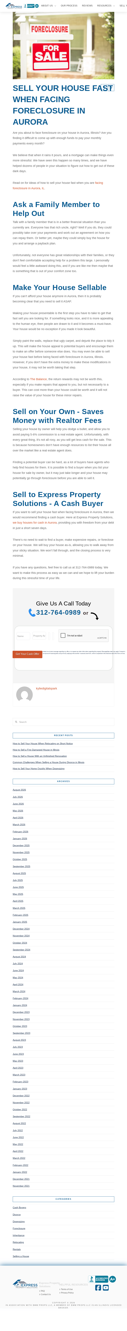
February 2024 (20, 998)
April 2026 (18, 817)
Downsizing (19, 1221)
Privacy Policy (67, 1293)
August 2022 (19, 1123)
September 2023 (21, 1033)
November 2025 (21, 852)
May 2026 (18, 810)
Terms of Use (67, 1289)
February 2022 (20, 1165)
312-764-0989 (58, 612)
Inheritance (18, 1235)
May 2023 (18, 1061)
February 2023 (20, 1081)
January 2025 (20, 922)
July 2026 (18, 797)
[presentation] (84, 635)
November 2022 (21, 1102)
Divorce (17, 1214)
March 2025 (19, 908)
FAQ (43, 1291)
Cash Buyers (19, 1207)
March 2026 (19, 824)
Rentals (17, 1249)
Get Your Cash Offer (27, 654)
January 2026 (20, 838)
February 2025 (20, 915)
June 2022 (18, 1137)
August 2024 (19, 956)
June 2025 (18, 887)
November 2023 (21, 1019)
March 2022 (19, 1158)
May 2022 (18, 1144)
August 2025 (19, 873)
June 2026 (18, 803)
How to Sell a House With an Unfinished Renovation (40, 756)
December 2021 (21, 1179)
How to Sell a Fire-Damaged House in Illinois (36, 749)
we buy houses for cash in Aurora (35, 522)
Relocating (18, 1242)
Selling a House (21, 1256)
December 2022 (21, 1095)
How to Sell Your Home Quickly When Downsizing (38, 768)
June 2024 (18, 970)
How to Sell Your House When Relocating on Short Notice (43, 743)
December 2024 (21, 928)
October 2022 (20, 1109)
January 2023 (20, 1088)
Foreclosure (19, 1228)
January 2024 (20, 1005)
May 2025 (18, 894)
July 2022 (18, 1130)
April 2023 (18, 1067)
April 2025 (18, 901)
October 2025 (20, 859)
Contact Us (46, 1294)
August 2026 (19, 789)
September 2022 (21, 1116)
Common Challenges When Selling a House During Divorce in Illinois (48, 762)
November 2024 (21, 935)
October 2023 (20, 1026)
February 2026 (20, 831)
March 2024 (19, 991)
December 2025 (21, 845)
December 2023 (21, 1012)
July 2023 (18, 1047)
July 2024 (18, 963)
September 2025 (21, 866)
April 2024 (18, 984)
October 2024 (20, 942)
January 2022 (20, 1172)
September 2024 (21, 949)
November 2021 (21, 1186)
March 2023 (19, 1074)
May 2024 (18, 977)
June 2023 (18, 1054)
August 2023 (19, 1040)
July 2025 (18, 880)
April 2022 (18, 1151)
